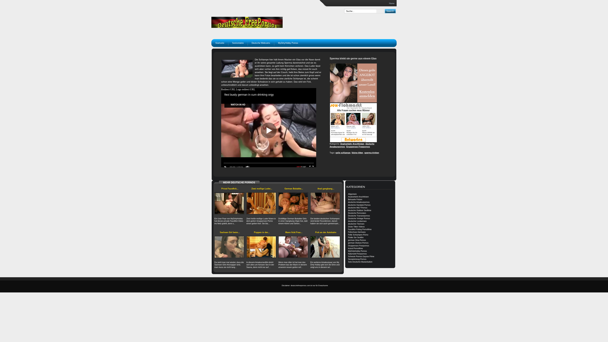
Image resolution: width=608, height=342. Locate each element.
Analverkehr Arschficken (352, 144)
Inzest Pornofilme (355, 248)
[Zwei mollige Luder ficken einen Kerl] (261, 203)
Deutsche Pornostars (357, 213)
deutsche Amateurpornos (359, 202)
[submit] (390, 11)
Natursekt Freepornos (357, 254)
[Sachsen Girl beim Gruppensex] (229, 247)
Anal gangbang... (325, 188)
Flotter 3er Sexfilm (356, 237)
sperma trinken (371, 153)
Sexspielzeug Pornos (357, 259)
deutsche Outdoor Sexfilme (359, 210)
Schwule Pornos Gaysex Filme (361, 256)
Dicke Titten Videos (356, 227)
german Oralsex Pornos (358, 243)
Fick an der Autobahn (325, 232)
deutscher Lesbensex (357, 221)
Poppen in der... (262, 232)
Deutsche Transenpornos (359, 216)
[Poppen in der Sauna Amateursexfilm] (261, 247)
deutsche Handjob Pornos (359, 205)
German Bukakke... (294, 188)
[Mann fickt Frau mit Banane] (293, 247)
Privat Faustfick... (229, 188)
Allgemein (352, 194)
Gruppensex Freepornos (358, 147)
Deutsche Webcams (261, 43)
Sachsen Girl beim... (230, 232)
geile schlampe (343, 153)
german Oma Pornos (357, 240)
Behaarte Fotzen (355, 199)
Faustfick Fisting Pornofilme (360, 229)
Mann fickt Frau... (293, 232)
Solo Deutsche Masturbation (360, 262)
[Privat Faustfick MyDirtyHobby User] (229, 203)
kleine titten (357, 153)
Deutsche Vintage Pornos (359, 218)
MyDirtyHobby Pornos (288, 43)
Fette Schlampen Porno (358, 235)
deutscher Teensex (356, 224)
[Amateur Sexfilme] (267, 21)
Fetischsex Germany (357, 232)
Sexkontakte (238, 43)
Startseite (219, 43)
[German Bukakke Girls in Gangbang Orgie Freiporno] (293, 203)
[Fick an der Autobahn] (325, 247)
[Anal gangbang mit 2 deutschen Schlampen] (325, 203)
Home (391, 3)
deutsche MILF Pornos (357, 208)
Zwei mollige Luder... (261, 188)
